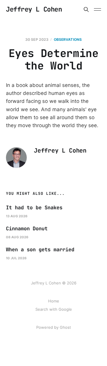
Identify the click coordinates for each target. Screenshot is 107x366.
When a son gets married (40, 249)
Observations (68, 39)
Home (53, 301)
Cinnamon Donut (27, 228)
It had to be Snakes (34, 207)
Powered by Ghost (53, 327)
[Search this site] (86, 9)
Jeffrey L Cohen (34, 9)
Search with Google (53, 309)
